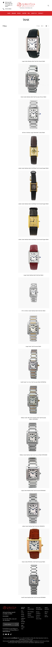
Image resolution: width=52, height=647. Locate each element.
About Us (38, 617)
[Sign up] (17, 624)
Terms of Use (38, 618)
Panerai (22, 616)
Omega (22, 614)
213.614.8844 (5, 616)
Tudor (22, 628)
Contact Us (38, 615)
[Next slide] (47, 43)
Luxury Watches (31, 617)
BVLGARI (23, 621)
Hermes (22, 623)
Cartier (22, 613)
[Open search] (48, 5)
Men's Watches (31, 611)
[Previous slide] (20, 43)
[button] (42, 25)
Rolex (22, 611)
